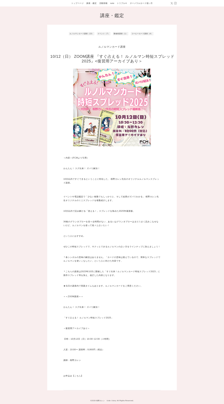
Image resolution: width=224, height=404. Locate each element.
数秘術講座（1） (120, 34)
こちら (77, 376)
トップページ (77, 3)
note (112, 3)
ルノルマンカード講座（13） (81, 34)
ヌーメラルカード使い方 (141, 3)
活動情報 (103, 3)
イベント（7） (104, 34)
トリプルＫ (122, 3)
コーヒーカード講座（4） (142, 34)
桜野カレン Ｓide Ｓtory (106, 401)
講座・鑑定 (91, 3)
